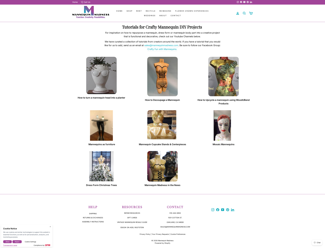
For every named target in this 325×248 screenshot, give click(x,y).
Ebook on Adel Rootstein (132, 227)
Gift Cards (132, 218)
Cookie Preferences (177, 234)
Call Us (87, 2)
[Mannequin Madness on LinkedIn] (232, 209)
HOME (119, 11)
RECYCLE (151, 11)
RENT (139, 11)
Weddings (150, 15)
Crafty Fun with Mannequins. (162, 49)
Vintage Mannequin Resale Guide (132, 222)
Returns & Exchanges (93, 218)
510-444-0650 (175, 213)
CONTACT (176, 15)
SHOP (129, 11)
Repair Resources (132, 213)
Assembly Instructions (93, 222)
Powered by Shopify (162, 243)
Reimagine (165, 11)
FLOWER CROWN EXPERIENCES (192, 11)
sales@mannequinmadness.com (161, 45)
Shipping (93, 214)
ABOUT (163, 15)
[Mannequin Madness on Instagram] (212, 209)
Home (75, 2)
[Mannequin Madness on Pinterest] (227, 209)
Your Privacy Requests (160, 234)
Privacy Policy (145, 234)
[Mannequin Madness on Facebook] (217, 209)
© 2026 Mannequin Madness (162, 241)
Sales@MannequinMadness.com (175, 227)
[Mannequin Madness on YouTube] (222, 209)
